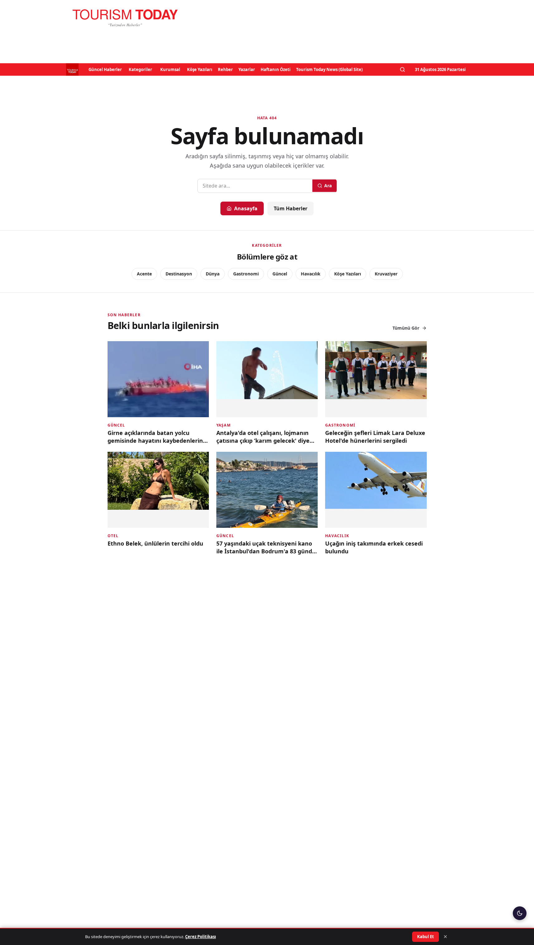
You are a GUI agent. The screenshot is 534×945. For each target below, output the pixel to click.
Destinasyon (179, 274)
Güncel (279, 274)
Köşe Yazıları (199, 69)
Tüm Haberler (290, 208)
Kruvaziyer (386, 274)
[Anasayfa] (125, 17)
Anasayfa (245, 208)
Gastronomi (246, 274)
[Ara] (402, 69)
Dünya (212, 274)
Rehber (225, 69)
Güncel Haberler (105, 69)
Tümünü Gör (405, 328)
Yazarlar (246, 69)
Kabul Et (425, 936)
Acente (144, 274)
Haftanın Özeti (276, 69)
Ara (328, 186)
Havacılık (310, 274)
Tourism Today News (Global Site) (329, 69)
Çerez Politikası (200, 936)
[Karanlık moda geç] (520, 913)
